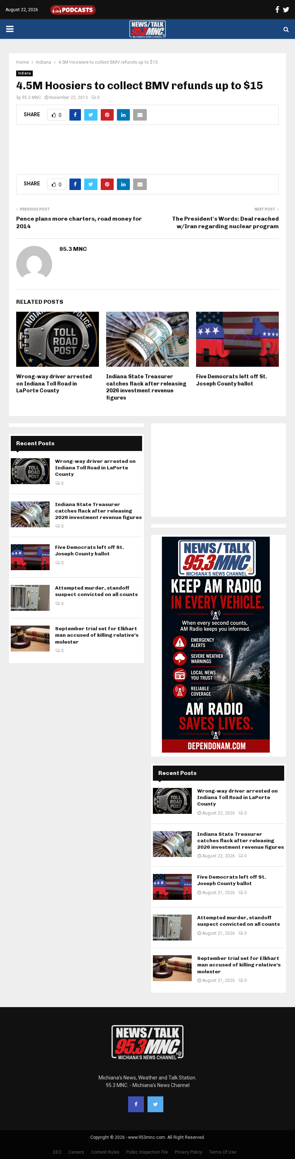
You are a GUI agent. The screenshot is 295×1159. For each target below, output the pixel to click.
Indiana (24, 73)
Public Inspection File (147, 1152)
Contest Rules (105, 1152)
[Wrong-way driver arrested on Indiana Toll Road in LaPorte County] (30, 471)
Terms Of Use (222, 1152)
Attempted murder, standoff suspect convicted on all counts (96, 591)
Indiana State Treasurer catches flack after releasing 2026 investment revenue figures (146, 387)
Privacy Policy (188, 1152)
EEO (57, 1152)
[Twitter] (155, 1104)
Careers (76, 1152)
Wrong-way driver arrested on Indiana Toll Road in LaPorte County (54, 383)
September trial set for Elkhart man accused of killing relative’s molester (97, 635)
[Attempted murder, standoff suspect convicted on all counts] (30, 598)
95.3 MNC (31, 97)
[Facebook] (136, 1104)
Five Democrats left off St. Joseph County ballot (231, 380)
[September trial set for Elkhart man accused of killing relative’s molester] (30, 638)
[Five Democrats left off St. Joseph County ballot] (30, 557)
